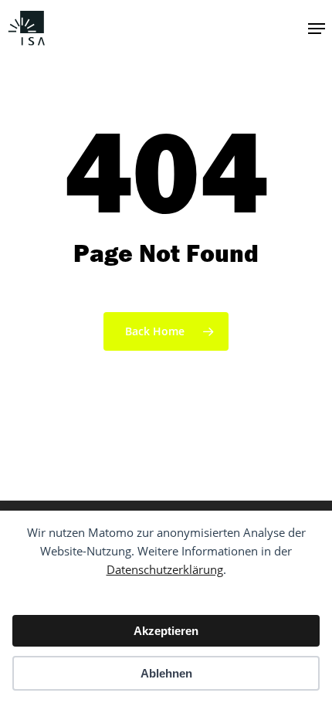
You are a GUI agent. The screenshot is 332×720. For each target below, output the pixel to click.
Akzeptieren (166, 630)
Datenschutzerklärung (165, 569)
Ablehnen (166, 673)
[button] (316, 28)
